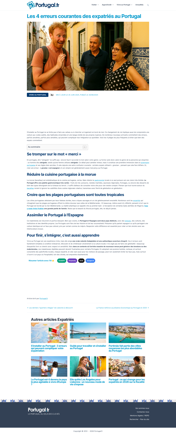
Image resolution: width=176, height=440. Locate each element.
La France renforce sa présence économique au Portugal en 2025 (122, 308)
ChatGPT (62, 260)
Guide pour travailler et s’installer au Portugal (88, 347)
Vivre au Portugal (123, 5)
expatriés (136, 200)
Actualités (139, 5)
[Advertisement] (88, 114)
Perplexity (72, 260)
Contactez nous (143, 412)
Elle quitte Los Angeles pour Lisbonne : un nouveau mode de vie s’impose (87, 382)
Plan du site (144, 419)
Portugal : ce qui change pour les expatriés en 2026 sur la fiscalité (127, 380)
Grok (81, 260)
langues (128, 221)
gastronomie (99, 180)
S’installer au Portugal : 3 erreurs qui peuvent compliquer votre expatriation (49, 348)
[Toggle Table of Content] (83, 147)
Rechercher (134, 419)
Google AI (90, 260)
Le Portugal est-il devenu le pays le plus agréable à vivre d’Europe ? (49, 382)
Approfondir (107, 5)
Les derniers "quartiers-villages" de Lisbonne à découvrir (50, 308)
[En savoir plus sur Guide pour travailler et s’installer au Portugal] (88, 334)
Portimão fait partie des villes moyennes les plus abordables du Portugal (125, 348)
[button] (98, 5)
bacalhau (30, 188)
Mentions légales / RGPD (139, 416)
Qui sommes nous (142, 408)
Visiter (94, 5)
